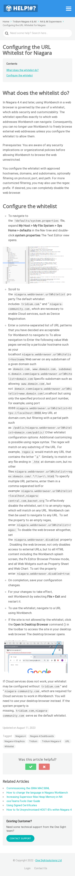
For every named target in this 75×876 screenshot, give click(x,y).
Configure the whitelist (19, 75)
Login (27, 868)
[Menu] (68, 9)
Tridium (33, 741)
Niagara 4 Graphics (15, 741)
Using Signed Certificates (22, 805)
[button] (30, 767)
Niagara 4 (20, 736)
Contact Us (40, 868)
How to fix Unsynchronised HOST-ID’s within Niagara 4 (39, 809)
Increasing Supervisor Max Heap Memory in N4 (34, 797)
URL (67, 741)
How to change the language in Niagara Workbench (37, 792)
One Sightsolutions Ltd (48, 860)
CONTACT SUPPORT (20, 838)
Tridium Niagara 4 (51, 741)
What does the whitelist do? (22, 70)
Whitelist (9, 746)
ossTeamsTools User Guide (23, 801)
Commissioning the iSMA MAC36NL (28, 788)
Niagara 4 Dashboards (42, 736)
